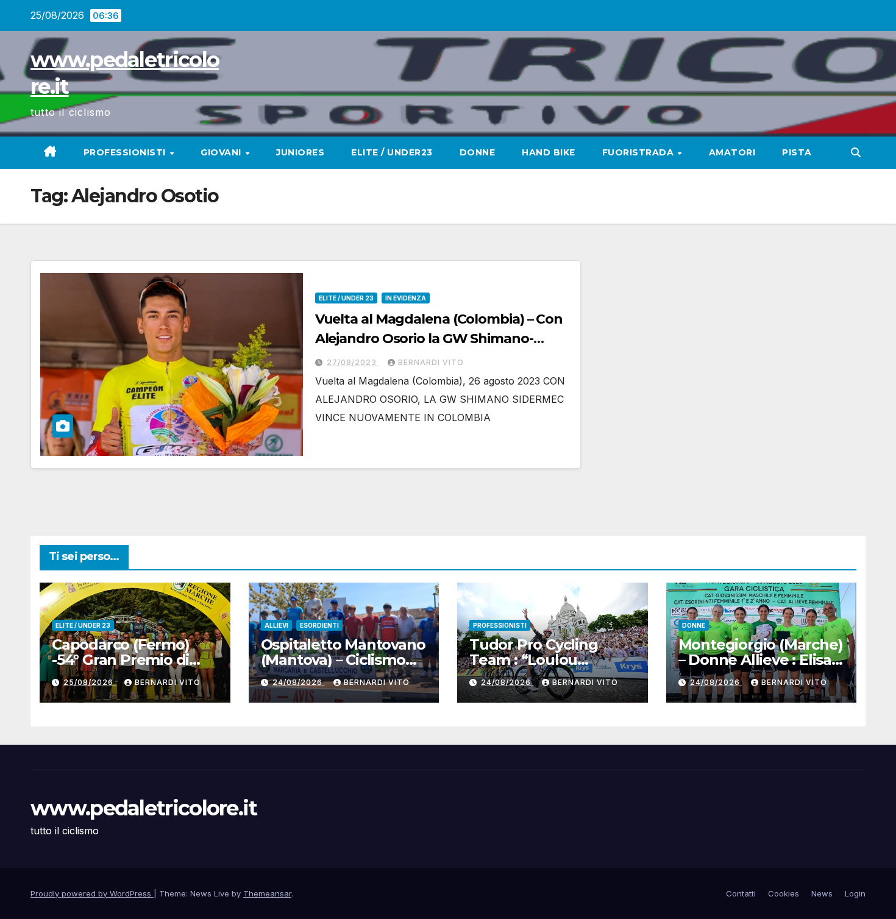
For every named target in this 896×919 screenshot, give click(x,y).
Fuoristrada (639, 152)
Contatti (741, 893)
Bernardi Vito (431, 362)
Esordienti (319, 625)
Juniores (300, 152)
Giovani (222, 152)
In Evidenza (405, 298)
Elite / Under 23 (346, 298)
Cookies (783, 893)
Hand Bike (548, 152)
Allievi (276, 625)
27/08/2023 (353, 362)
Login (855, 893)
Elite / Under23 (392, 152)
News (822, 893)
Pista (797, 152)
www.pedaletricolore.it (143, 808)
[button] (856, 152)
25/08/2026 (89, 682)
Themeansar (267, 893)
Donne (478, 152)
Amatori (732, 152)
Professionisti (126, 152)
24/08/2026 (298, 682)
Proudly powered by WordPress (92, 893)
